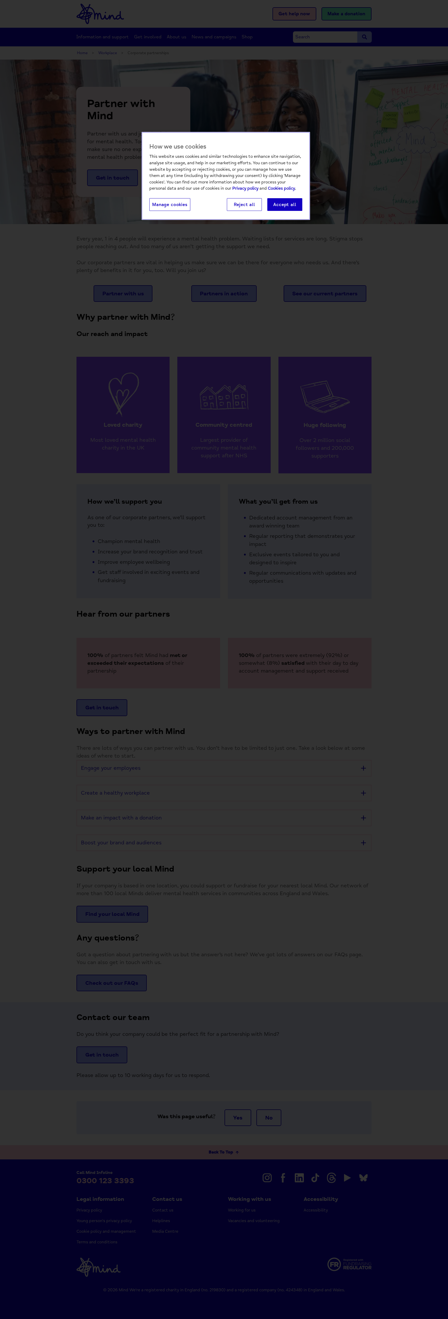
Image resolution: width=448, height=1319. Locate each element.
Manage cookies (169, 204)
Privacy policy (245, 188)
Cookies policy (281, 188)
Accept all (284, 204)
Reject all (244, 204)
